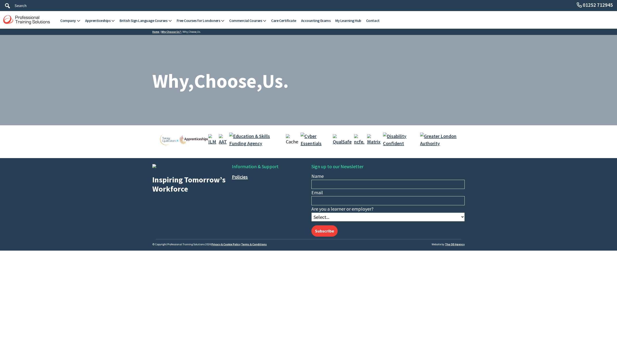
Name (317, 176)
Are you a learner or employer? (342, 209)
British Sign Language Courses (143, 20)
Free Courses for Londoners (198, 20)
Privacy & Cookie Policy (226, 244)
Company (68, 20)
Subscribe (324, 231)
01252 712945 (598, 5)
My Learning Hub (348, 20)
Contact (373, 20)
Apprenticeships (98, 20)
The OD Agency (455, 244)
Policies (240, 177)
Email (317, 192)
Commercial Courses (245, 20)
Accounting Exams (315, 20)
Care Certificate (283, 20)
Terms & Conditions (254, 244)
